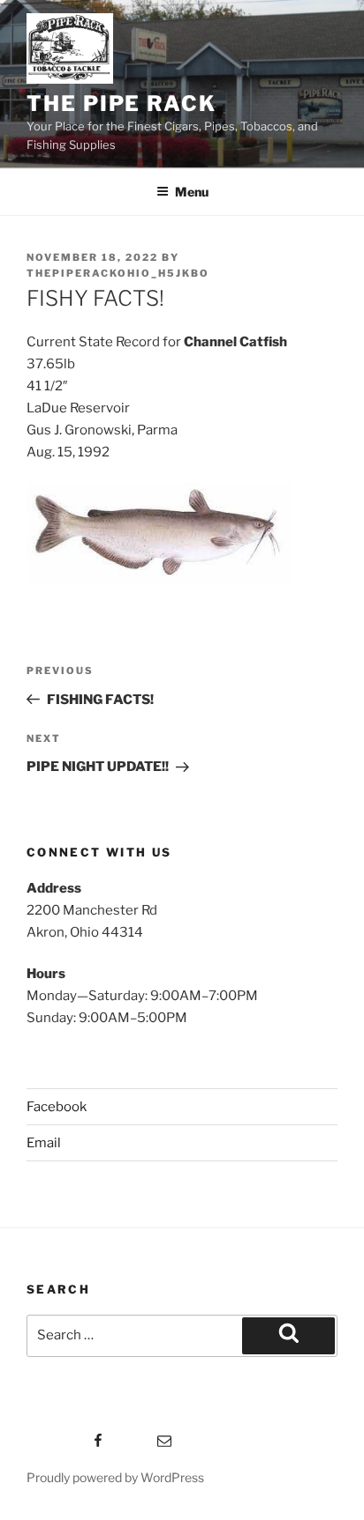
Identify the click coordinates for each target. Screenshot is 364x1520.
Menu (192, 191)
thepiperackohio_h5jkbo (118, 273)
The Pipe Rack (121, 103)
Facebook (57, 1107)
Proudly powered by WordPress (115, 1477)
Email (44, 1143)
